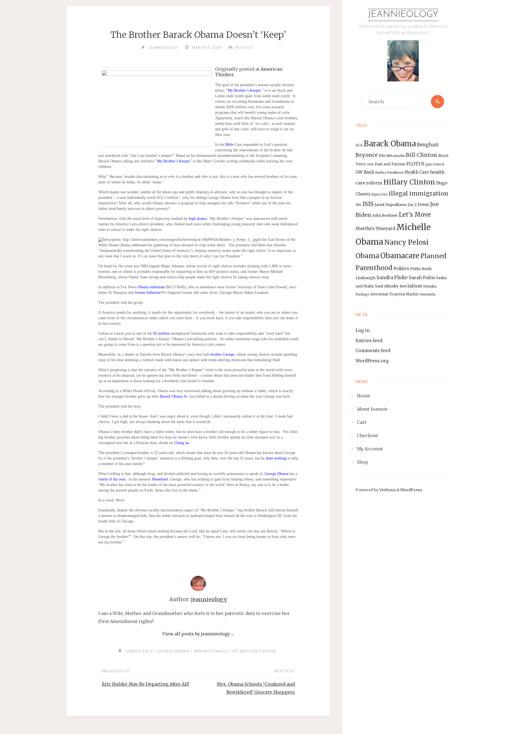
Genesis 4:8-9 (139, 651)
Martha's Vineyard (375, 228)
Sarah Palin (422, 277)
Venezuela (427, 294)
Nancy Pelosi (406, 242)
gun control (435, 164)
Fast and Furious (390, 164)
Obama (367, 256)
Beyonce (367, 155)
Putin (415, 268)
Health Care (416, 172)
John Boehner (385, 215)
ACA (359, 145)
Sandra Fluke (392, 277)
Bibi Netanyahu (392, 156)
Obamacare (399, 255)
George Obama (173, 651)
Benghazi (428, 145)
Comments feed (373, 350)
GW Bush (365, 172)
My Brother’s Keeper (255, 651)
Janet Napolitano (391, 204)
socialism (411, 286)
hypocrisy (380, 194)
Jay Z (412, 204)
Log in (363, 330)
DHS (370, 164)
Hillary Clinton (409, 182)
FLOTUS (415, 164)
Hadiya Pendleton (389, 173)
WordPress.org (372, 360)
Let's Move (415, 214)
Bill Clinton (421, 155)
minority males (211, 651)
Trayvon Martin (403, 294)
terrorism (379, 294)
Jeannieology (403, 14)
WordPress (411, 489)
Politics (401, 268)
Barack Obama (390, 143)
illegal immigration (418, 193)
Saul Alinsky (387, 286)
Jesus (423, 204)
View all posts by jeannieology (198, 634)
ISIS (367, 204)
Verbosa (387, 489)
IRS (358, 205)
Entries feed (369, 340)
